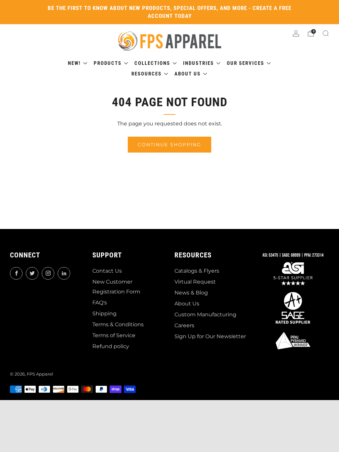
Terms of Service (113, 335)
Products (108, 63)
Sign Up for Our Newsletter (210, 336)
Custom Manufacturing (205, 314)
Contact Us (107, 271)
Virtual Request (195, 282)
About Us (186, 303)
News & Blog (191, 293)
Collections (153, 63)
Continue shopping (169, 145)
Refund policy (110, 346)
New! (75, 63)
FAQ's (99, 302)
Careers (184, 325)
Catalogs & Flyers (196, 271)
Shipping (104, 313)
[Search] (325, 33)
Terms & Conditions (118, 324)
